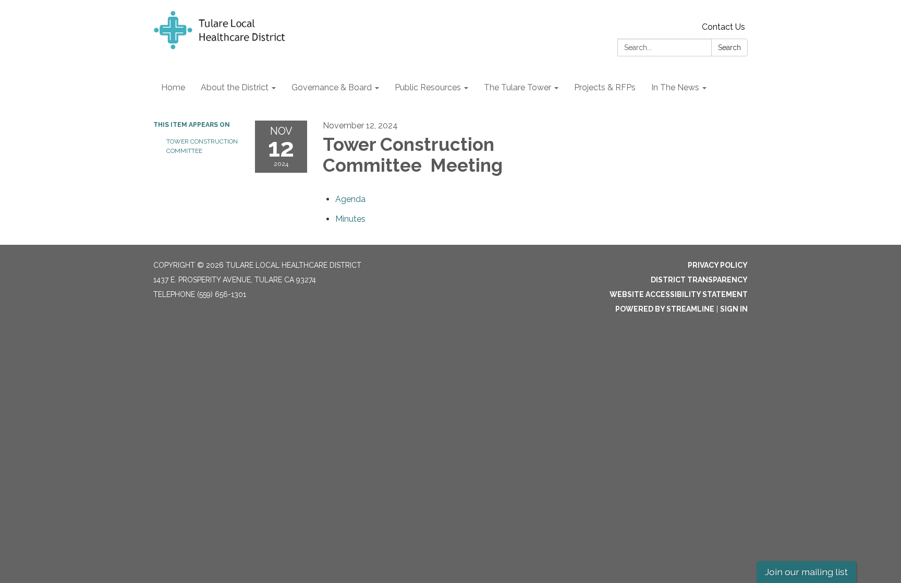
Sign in (734, 309)
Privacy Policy (718, 265)
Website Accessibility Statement (679, 294)
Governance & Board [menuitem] (331, 87)
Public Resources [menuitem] (428, 87)
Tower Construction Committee (202, 146)
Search (729, 47)
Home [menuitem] (173, 87)
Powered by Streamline (664, 309)
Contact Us (723, 27)
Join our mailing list (806, 571)
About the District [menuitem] (235, 87)
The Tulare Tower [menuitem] (517, 87)
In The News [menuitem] (675, 87)
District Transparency (699, 280)
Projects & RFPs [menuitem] (605, 87)
